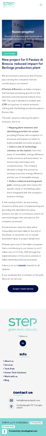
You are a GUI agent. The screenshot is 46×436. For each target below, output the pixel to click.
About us (8, 361)
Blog (6, 380)
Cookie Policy (9, 426)
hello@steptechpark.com (28, 400)
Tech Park (9, 368)
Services (8, 365)
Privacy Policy (37, 423)
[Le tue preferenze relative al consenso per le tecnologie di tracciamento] (4, 431)
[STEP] (9, 5)
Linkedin (22, 265)
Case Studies (9, 53)
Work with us (10, 376)
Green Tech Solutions (15, 372)
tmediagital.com (29, 431)
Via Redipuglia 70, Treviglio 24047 (29, 406)
